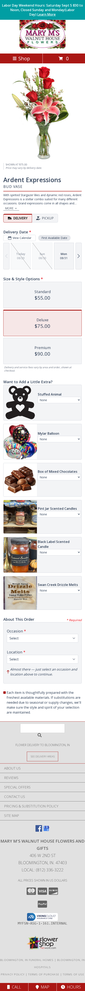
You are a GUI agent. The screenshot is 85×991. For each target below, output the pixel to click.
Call (15, 987)
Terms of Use (73, 974)
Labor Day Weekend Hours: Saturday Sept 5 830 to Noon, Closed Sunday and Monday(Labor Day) (42, 10)
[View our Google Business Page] (46, 830)
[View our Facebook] (38, 830)
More (9, 208)
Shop (24, 58)
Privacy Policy (13, 974)
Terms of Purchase (43, 974)
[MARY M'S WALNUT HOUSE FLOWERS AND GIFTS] (42, 47)
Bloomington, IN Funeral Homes (27, 960)
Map (44, 987)
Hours (73, 987)
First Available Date (54, 238)
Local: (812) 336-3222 (42, 870)
